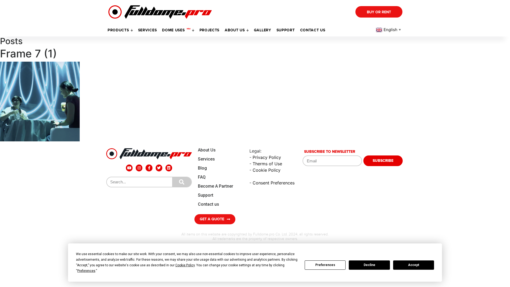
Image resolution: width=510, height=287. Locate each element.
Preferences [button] (86, 271)
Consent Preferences (274, 182)
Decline (369, 265)
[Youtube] (129, 167)
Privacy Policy (267, 157)
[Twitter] (159, 167)
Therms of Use (267, 163)
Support (205, 195)
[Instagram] (139, 167)
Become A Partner (215, 186)
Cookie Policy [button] (185, 265)
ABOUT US (235, 30)
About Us (207, 150)
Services (147, 30)
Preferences (325, 265)
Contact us (312, 30)
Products (118, 30)
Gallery (262, 30)
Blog (202, 168)
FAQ (202, 177)
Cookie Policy (266, 170)
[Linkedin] (168, 167)
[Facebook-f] (149, 167)
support (286, 30)
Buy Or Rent (379, 12)
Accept (413, 265)
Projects (209, 30)
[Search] (181, 182)
